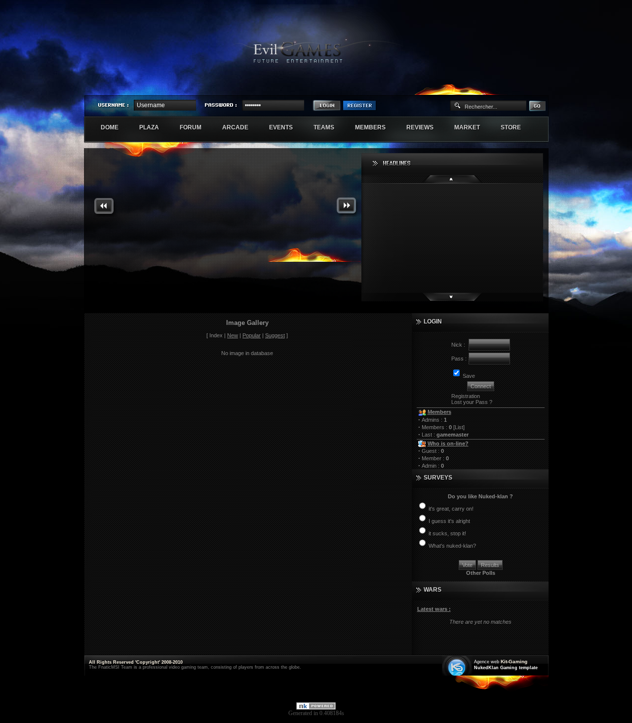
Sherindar (501, 87)
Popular (251, 335)
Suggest (275, 335)
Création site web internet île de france (458, 666)
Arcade (240, 127)
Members (375, 127)
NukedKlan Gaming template (506, 667)
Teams (329, 127)
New (232, 335)
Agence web (486, 661)
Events (286, 127)
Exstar (519, 87)
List (459, 427)
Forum (196, 127)
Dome (115, 127)
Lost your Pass (469, 402)
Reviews (425, 127)
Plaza (154, 127)
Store (516, 127)
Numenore (538, 87)
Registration (465, 396)
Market (472, 127)
